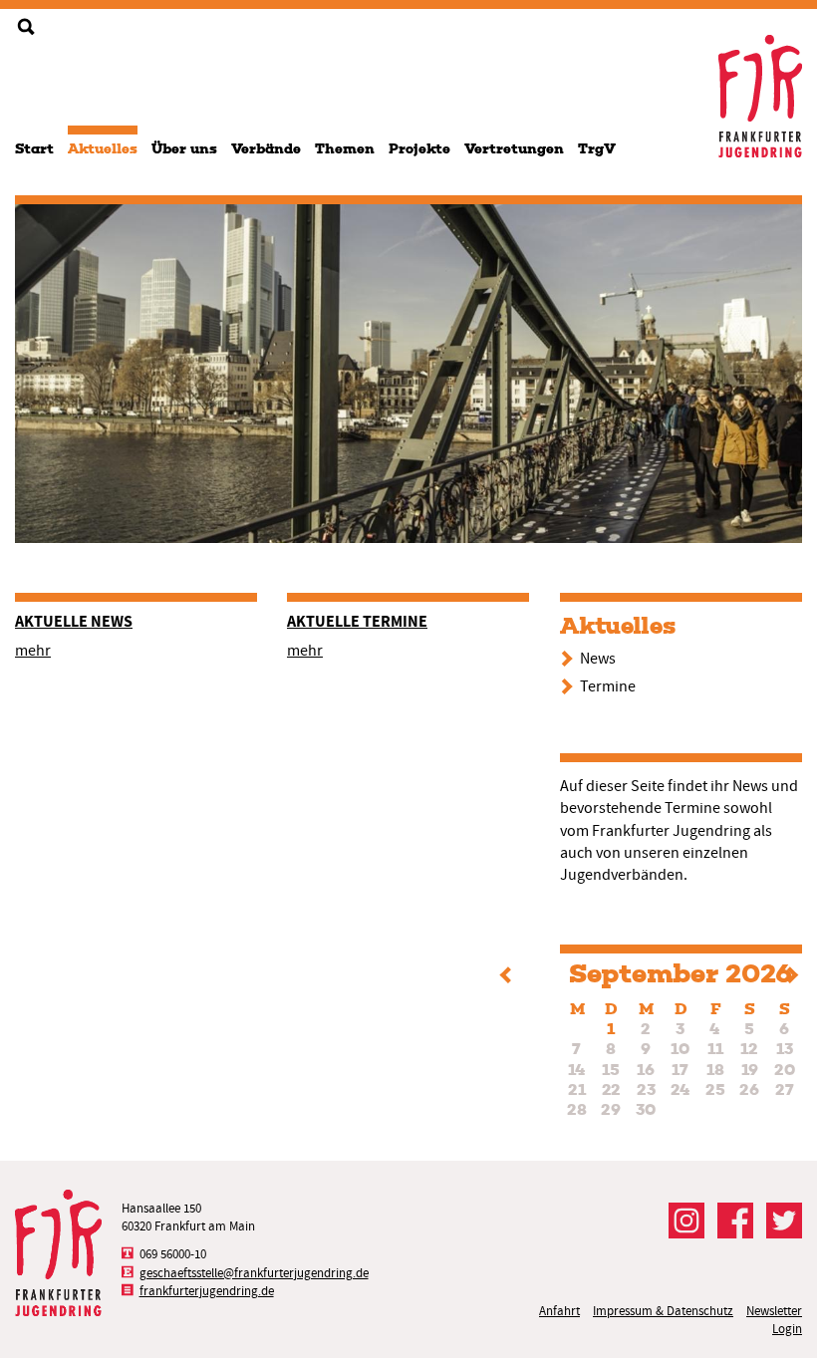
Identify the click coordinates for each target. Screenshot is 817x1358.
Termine (608, 686)
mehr (33, 651)
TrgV (597, 148)
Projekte (419, 148)
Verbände (266, 148)
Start (34, 148)
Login (787, 1328)
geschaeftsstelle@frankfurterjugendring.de (254, 1272)
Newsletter (774, 1310)
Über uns (184, 148)
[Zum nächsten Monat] (793, 977)
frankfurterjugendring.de (206, 1290)
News (598, 659)
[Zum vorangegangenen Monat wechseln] (504, 977)
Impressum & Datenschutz (663, 1310)
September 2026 (680, 973)
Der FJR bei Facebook (735, 1220)
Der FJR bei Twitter (784, 1220)
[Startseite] (760, 96)
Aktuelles (102, 148)
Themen (345, 148)
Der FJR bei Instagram (686, 1220)
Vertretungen (514, 148)
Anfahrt (559, 1310)
